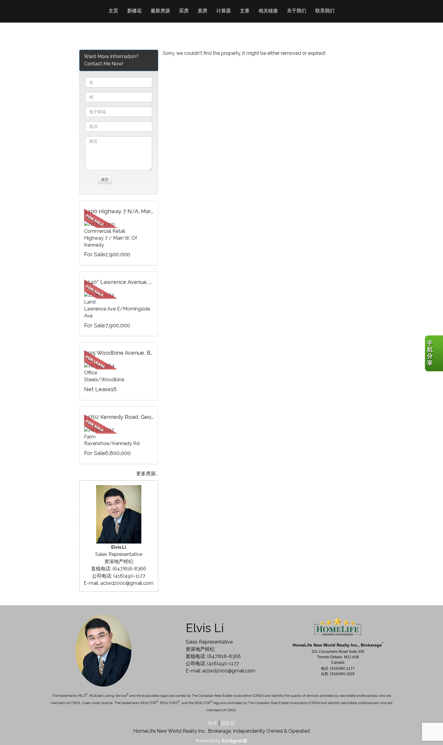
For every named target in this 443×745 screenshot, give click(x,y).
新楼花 (134, 11)
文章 (245, 11)
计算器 (223, 11)
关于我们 (296, 11)
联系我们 (325, 11)
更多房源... (147, 473)
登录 (212, 723)
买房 (184, 11)
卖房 (202, 11)
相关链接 (268, 11)
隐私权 (228, 723)
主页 (113, 11)
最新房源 (160, 11)
